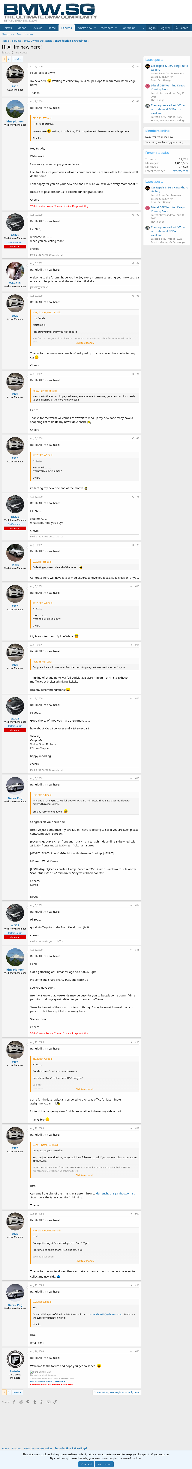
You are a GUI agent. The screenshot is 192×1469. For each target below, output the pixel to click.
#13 (137, 778)
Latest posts (154, 59)
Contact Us (128, 28)
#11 (137, 645)
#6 (137, 374)
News (8, 28)
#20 (137, 1351)
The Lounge (157, 100)
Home (52, 28)
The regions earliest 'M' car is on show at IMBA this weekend (168, 109)
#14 (137, 905)
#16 (137, 1042)
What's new (84, 28)
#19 (137, 1285)
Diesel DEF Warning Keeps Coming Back (168, 87)
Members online (157, 130)
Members (107, 28)
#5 (137, 295)
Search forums (25, 34)
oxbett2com (180, 171)
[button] (95, 27)
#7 (137, 438)
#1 (137, 66)
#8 (137, 496)
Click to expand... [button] (85, 342)
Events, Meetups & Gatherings (168, 120)
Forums (66, 28)
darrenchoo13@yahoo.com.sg (115, 1193)
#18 (137, 1213)
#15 (137, 949)
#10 (137, 586)
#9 (137, 545)
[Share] (132, 67)
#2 (137, 101)
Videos (21, 28)
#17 (137, 1128)
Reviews (37, 28)
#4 (137, 263)
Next (16, 59)
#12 (137, 698)
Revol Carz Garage (161, 80)
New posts (8, 34)
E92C (7, 52)
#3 (137, 214)
